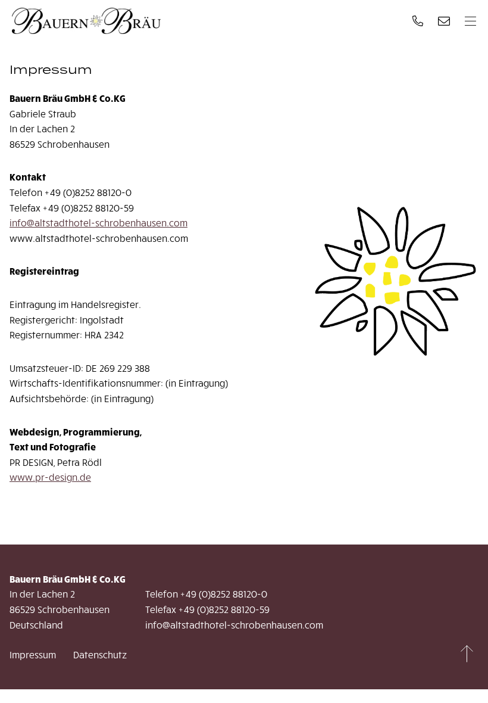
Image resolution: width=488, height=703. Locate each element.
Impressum (33, 654)
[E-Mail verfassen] (444, 21)
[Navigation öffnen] (470, 21)
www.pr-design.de (50, 477)
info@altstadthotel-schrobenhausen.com (98, 222)
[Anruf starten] (417, 21)
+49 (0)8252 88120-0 (223, 593)
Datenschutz (100, 654)
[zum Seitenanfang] (467, 654)
